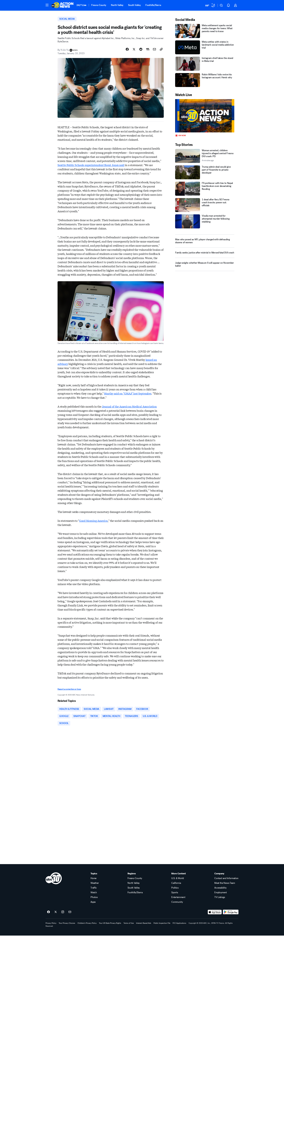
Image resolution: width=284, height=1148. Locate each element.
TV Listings (219, 897)
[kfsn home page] (54, 878)
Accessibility (220, 888)
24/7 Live (81, 5)
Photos (94, 897)
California (176, 883)
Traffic (94, 888)
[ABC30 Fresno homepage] (62, 5)
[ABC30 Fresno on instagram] (63, 912)
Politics (174, 888)
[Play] (204, 115)
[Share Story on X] (134, 49)
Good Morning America (93, 521)
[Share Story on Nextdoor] (147, 49)
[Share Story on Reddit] (140, 49)
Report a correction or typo (69, 689)
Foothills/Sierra (153, 5)
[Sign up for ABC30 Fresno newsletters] (70, 912)
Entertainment (178, 897)
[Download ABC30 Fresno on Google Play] (230, 912)
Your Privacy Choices (67, 923)
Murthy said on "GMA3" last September (127, 393)
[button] (47, 5)
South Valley (134, 5)
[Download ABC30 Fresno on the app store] (215, 912)
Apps (93, 902)
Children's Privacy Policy (87, 923)
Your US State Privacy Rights (110, 923)
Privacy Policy (51, 923)
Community (177, 902)
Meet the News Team (224, 883)
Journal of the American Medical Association (129, 406)
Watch (94, 892)
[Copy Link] (161, 49)
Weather (95, 883)
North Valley (117, 5)
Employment (220, 892)
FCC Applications (179, 923)
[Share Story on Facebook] (127, 49)
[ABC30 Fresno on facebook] (48, 912)
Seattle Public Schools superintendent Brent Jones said (91, 165)
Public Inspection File (162, 923)
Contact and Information (226, 878)
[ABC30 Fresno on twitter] (56, 912)
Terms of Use (129, 923)
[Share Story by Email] (154, 49)
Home (93, 878)
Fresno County (98, 5)
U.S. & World (177, 878)
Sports (174, 892)
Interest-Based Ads (143, 923)
